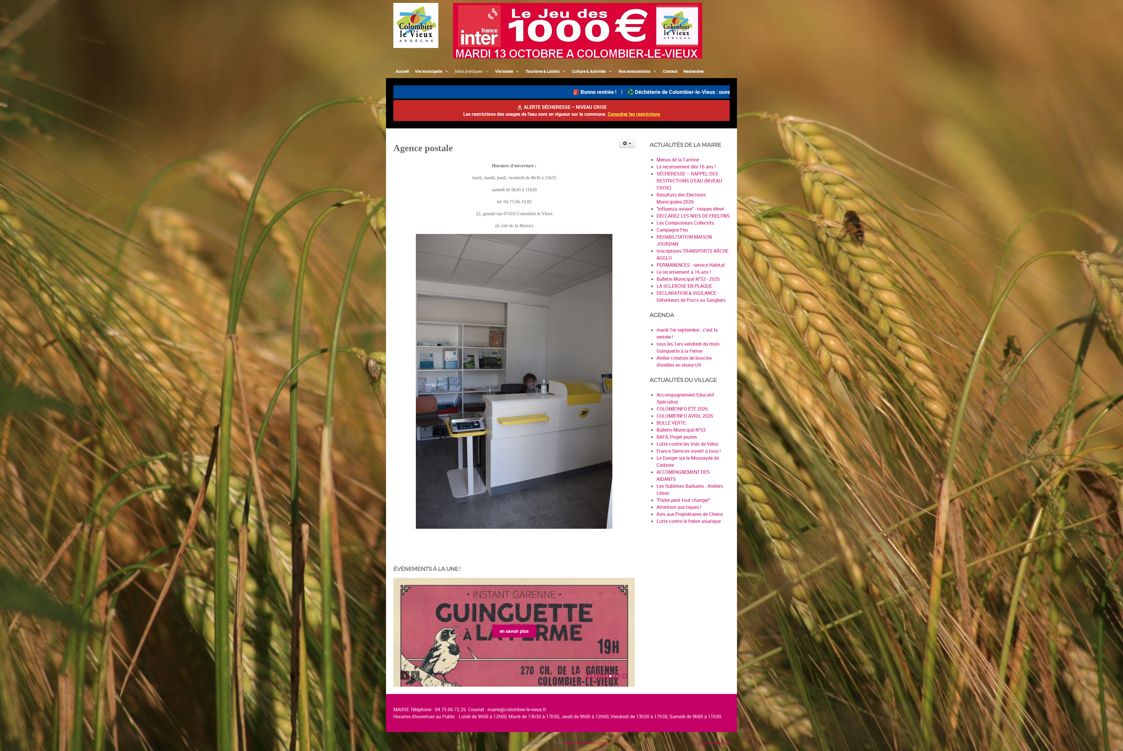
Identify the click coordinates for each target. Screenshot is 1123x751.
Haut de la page (715, 742)
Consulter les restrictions (634, 114)
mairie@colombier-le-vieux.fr (517, 709)
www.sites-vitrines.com (584, 742)
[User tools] (627, 143)
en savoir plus (514, 631)
